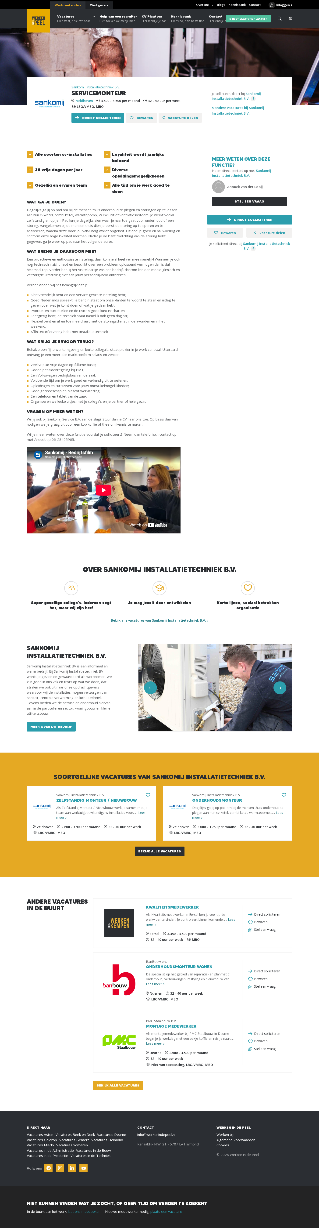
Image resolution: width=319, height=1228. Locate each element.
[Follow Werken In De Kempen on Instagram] (60, 1168)
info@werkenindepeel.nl (156, 1134)
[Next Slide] (279, 687)
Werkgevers (99, 5)
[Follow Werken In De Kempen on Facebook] (48, 1168)
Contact (219, 18)
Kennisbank (187, 18)
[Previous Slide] (150, 687)
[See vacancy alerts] (290, 19)
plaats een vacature (166, 1211)
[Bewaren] (148, 795)
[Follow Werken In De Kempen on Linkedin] (72, 1168)
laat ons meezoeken (84, 1211)
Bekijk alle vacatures (159, 851)
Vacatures (74, 18)
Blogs (221, 5)
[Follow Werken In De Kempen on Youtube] (83, 1168)
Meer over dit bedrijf (51, 726)
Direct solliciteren (101, 118)
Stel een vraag (249, 201)
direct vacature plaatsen (248, 18)
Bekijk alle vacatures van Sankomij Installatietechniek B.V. (158, 620)
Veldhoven (84, 100)
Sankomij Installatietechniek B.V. (95, 87)
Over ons (202, 5)
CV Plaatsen (154, 18)
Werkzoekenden (68, 5)
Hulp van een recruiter (118, 18)
